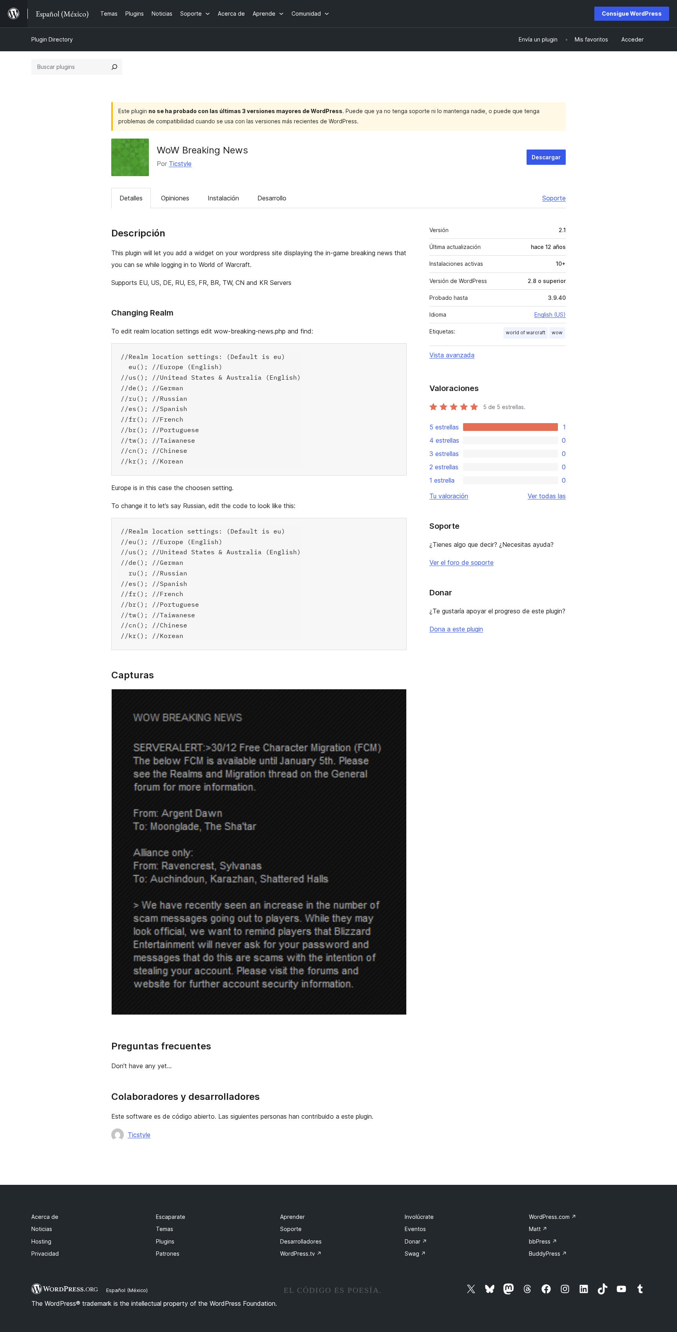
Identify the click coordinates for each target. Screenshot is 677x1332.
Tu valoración (448, 496)
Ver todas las (547, 496)
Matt (538, 1229)
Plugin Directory (52, 39)
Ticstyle (180, 164)
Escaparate (170, 1216)
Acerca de (44, 1216)
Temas (164, 1229)
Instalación (223, 198)
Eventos (415, 1229)
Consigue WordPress (632, 13)
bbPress (543, 1241)
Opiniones (175, 198)
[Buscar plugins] (114, 67)
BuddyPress (548, 1253)
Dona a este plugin (456, 629)
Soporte (554, 198)
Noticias (41, 1229)
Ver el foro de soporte (461, 562)
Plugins (165, 1241)
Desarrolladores (301, 1241)
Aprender (292, 1216)
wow (557, 332)
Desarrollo (271, 198)
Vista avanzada (451, 355)
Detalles (131, 198)
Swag (415, 1253)
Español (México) (127, 1290)
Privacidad (45, 1253)
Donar (416, 1241)
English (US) (550, 314)
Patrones (167, 1253)
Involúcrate (419, 1216)
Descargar (546, 157)
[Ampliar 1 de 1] (396, 699)
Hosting (41, 1241)
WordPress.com (552, 1216)
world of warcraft (525, 332)
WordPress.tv (301, 1253)
